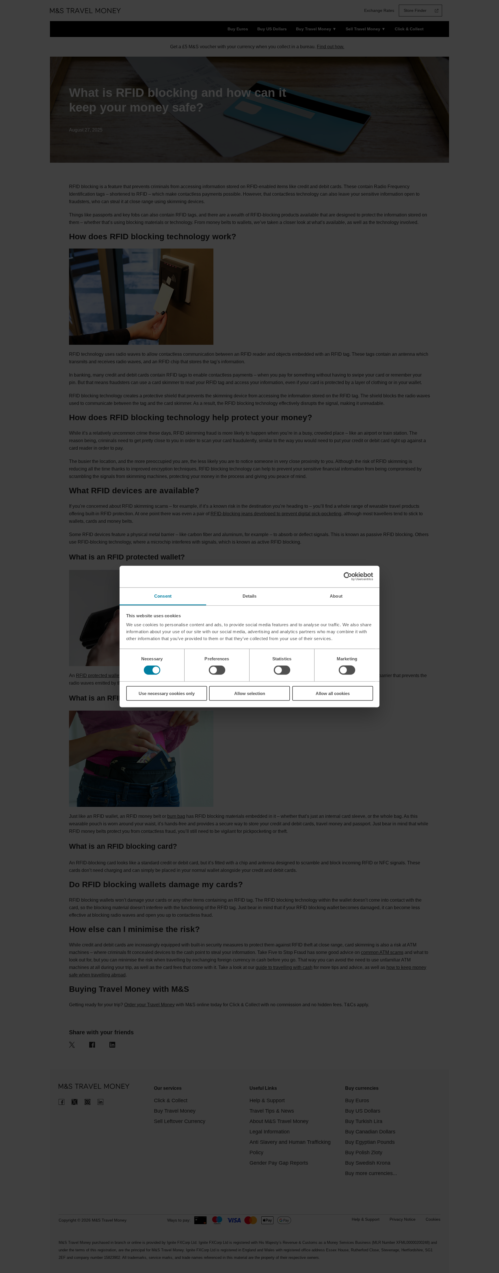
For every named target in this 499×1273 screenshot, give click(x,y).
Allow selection (249, 693)
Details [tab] (250, 595)
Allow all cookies (333, 693)
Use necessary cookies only (167, 693)
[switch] (217, 670)
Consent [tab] (163, 595)
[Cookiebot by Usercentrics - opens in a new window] (348, 576)
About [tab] (336, 595)
